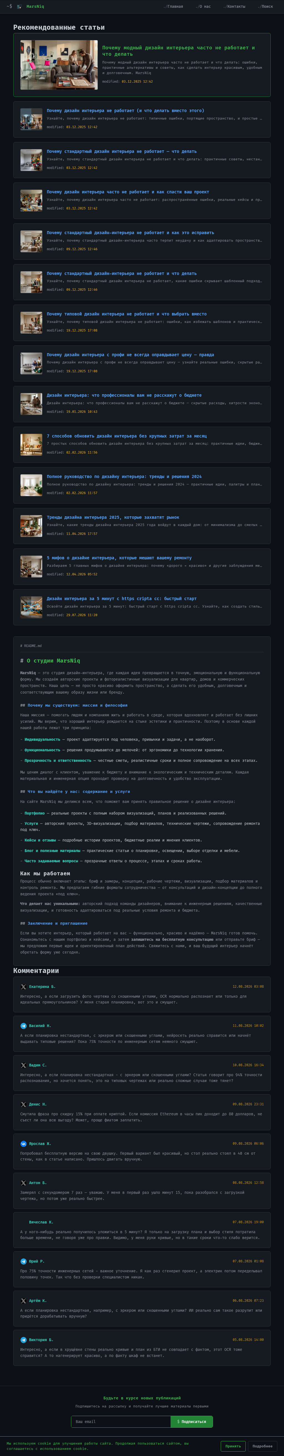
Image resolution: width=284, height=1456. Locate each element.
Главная (175, 6)
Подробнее (263, 1446)
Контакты (236, 6)
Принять (233, 1446)
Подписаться (194, 1421)
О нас (205, 6)
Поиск (267, 6)
